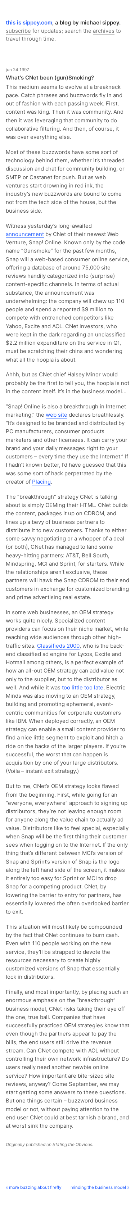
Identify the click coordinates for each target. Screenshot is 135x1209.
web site (56, 414)
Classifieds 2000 (58, 645)
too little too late (82, 687)
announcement (25, 234)
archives (103, 30)
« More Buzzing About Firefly (34, 1187)
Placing (41, 481)
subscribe (18, 30)
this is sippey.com (29, 22)
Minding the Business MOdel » (100, 1187)
